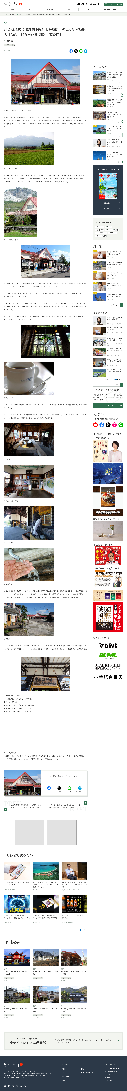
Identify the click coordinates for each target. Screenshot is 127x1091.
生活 (87, 9)
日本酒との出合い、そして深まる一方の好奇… (115, 253)
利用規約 (107, 1077)
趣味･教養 (50, 9)
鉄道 (20, 14)
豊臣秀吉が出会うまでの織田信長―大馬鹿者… (115, 295)
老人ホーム (113, 233)
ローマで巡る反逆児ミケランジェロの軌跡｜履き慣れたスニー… (115, 128)
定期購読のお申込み (111, 1071)
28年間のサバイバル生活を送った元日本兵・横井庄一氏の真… (115, 114)
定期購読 (107, 209)
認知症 (116, 230)
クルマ (109, 227)
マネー (109, 230)
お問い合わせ (109, 1080)
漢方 (104, 236)
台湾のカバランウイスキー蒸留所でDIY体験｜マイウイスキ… (115, 88)
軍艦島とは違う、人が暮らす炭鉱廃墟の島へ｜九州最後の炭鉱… (115, 75)
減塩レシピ (100, 230)
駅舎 (13, 45)
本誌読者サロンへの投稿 (112, 1069)
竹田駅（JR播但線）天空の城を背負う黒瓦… (74, 1009)
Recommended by (74, 930)
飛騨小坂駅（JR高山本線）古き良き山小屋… (74, 972)
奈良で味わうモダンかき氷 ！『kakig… (115, 274)
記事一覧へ (115, 305)
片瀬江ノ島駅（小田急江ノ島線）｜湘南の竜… (16, 972)
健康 (69, 9)
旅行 (30, 9)
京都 (98, 236)
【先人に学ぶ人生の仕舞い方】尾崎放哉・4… (115, 263)
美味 (12, 9)
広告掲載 (107, 1074)
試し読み (107, 203)
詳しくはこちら (108, 405)
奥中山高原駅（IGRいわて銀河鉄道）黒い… (46, 972)
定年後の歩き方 (101, 233)
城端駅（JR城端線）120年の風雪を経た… (16, 1009)
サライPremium (87, 1072)
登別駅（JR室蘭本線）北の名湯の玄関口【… (45, 1009)
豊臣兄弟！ (100, 227)
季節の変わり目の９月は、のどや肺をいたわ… (115, 284)
